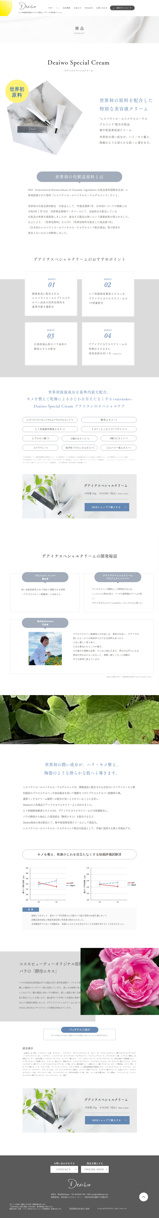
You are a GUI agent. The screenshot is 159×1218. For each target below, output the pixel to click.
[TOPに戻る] (143, 1197)
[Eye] (79, 496)
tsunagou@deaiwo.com (99, 1194)
